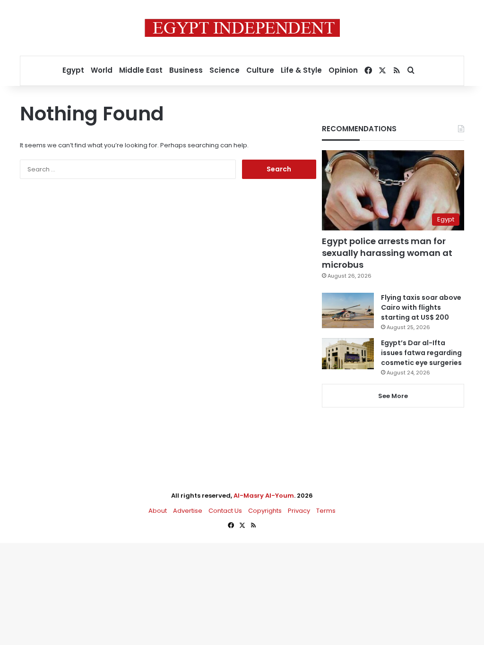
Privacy (299, 510)
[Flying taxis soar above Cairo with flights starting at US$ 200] (348, 310)
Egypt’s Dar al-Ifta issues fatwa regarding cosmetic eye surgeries (421, 352)
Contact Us (225, 510)
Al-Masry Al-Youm (263, 495)
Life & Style (301, 70)
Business (186, 70)
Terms (326, 510)
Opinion (343, 70)
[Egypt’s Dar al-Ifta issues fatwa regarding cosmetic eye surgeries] (348, 353)
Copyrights (265, 510)
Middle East (141, 70)
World (101, 70)
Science (224, 70)
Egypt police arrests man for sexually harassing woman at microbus (387, 253)
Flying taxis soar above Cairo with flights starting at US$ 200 (421, 307)
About (157, 510)
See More (393, 395)
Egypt (73, 70)
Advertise (187, 510)
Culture (260, 70)
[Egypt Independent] (242, 28)
